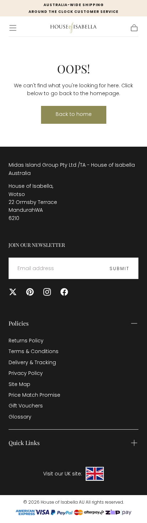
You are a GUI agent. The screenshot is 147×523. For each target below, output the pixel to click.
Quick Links (24, 442)
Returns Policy (26, 340)
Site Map (19, 384)
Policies (19, 323)
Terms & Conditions (34, 351)
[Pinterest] (30, 292)
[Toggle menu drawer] (13, 28)
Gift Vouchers (26, 405)
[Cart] (134, 28)
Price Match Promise (34, 395)
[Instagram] (47, 292)
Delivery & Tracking (32, 362)
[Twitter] (13, 292)
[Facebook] (64, 292)
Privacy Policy (26, 373)
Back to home (74, 114)
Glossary (20, 416)
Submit (120, 268)
